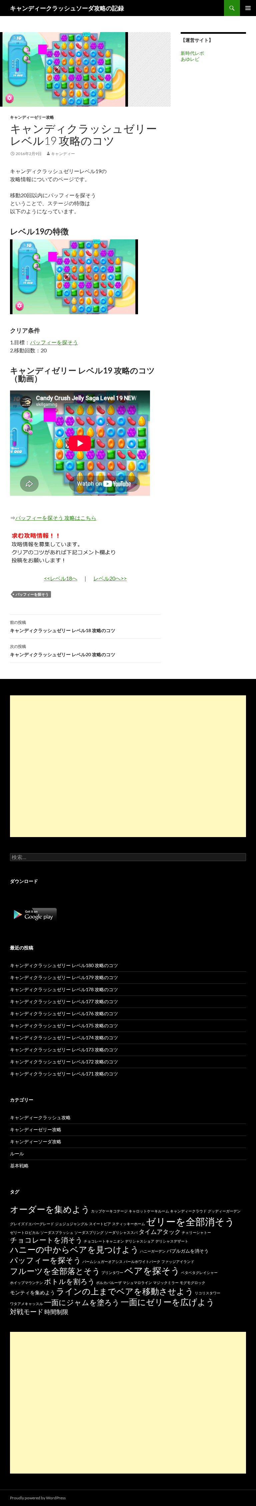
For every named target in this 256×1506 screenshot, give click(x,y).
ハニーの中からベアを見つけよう (74, 1249)
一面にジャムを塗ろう (82, 1302)
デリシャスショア (139, 1241)
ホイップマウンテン (26, 1282)
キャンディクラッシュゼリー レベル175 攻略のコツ (64, 1025)
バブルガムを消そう (188, 1251)
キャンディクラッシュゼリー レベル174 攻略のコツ (64, 1037)
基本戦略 (19, 1165)
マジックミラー (166, 1282)
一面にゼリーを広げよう (168, 1302)
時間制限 (56, 1311)
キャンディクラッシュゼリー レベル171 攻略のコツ (64, 1073)
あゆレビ (190, 59)
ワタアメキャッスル (26, 1303)
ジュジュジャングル (71, 1224)
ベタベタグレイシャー (199, 1272)
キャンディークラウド (188, 1211)
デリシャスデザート (171, 1241)
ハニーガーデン (153, 1251)
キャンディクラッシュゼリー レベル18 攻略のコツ (62, 626)
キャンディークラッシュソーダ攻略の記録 (67, 8)
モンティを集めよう (32, 1292)
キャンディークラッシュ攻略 (40, 1117)
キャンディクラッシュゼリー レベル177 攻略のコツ (64, 1001)
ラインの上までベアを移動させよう (125, 1291)
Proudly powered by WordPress (38, 1497)
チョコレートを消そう (46, 1240)
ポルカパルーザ (109, 1282)
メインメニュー (248, 8)
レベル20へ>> (110, 578)
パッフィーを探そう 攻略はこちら (55, 517)
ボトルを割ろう (69, 1281)
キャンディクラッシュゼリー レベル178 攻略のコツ (64, 989)
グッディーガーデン (224, 1211)
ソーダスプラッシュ (56, 1232)
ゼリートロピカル (24, 1232)
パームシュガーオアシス (102, 1261)
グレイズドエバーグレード (32, 1224)
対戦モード (26, 1311)
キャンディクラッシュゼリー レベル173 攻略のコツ (64, 1049)
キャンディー (63, 153)
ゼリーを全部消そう (190, 1221)
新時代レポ (192, 53)
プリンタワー (112, 1272)
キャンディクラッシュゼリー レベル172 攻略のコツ (64, 1061)
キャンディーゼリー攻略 (32, 117)
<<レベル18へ (60, 578)
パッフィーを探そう (54, 342)
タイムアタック (160, 1231)
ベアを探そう (152, 1270)
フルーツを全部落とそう (55, 1271)
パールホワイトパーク (142, 1261)
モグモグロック (192, 1282)
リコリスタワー (207, 1293)
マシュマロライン (137, 1282)
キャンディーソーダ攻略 (35, 1141)
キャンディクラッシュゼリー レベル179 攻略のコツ (64, 977)
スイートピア (100, 1224)
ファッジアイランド (177, 1261)
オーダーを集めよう (50, 1209)
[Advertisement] (128, 766)
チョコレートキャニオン (104, 1241)
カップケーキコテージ (109, 1211)
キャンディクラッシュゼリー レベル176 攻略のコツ (64, 1013)
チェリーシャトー (196, 1232)
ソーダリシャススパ (121, 1232)
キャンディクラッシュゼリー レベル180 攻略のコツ (64, 965)
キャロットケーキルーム (149, 1211)
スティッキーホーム (128, 1224)
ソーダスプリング (89, 1232)
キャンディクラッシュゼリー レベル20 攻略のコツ (62, 650)
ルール (17, 1153)
